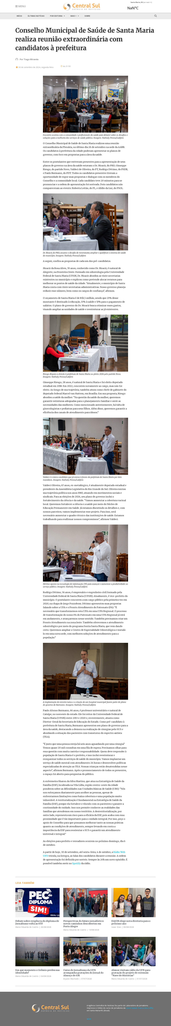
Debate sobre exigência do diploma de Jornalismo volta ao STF (37, 922)
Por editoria (56, 16)
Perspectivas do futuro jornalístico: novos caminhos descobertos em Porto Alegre (83, 924)
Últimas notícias (36, 16)
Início (19, 16)
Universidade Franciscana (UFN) (139, 1008)
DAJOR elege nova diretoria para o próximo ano (130, 922)
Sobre (87, 16)
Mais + (73, 16)
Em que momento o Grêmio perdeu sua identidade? (37, 971)
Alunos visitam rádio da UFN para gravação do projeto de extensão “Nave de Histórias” (130, 973)
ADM (89, 1019)
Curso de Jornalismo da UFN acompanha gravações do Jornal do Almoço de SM (83, 973)
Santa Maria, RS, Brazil (140, 7)
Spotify (76, 863)
